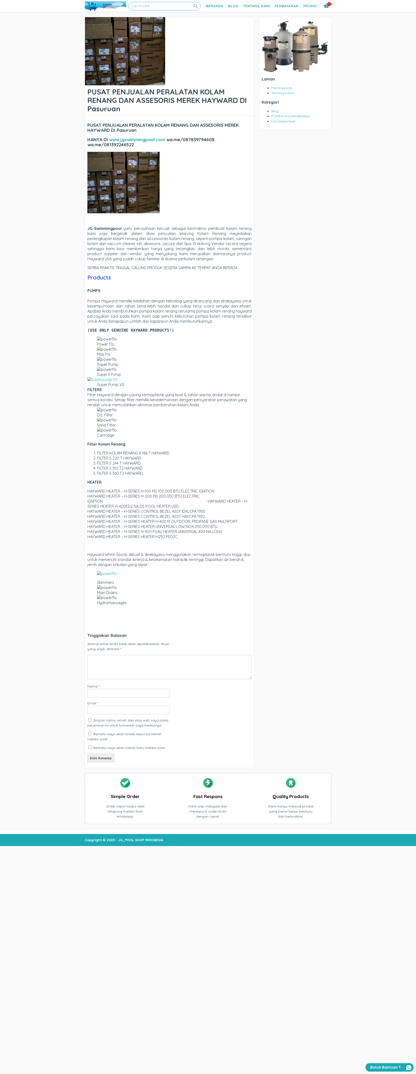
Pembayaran (287, 6)
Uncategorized (283, 121)
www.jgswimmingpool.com (137, 139)
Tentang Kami (256, 6)
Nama (93, 686)
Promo (310, 6)
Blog (233, 6)
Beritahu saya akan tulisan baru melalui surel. (129, 748)
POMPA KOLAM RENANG (290, 116)
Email (92, 703)
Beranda (214, 6)
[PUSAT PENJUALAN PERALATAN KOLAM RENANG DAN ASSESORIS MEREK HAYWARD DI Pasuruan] (125, 82)
